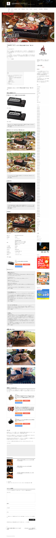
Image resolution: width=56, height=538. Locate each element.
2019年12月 (38, 214)
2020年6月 (38, 205)
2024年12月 (38, 128)
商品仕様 (10, 79)
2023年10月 (38, 148)
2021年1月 (38, 194)
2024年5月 (38, 139)
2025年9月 (38, 116)
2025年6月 (38, 119)
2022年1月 (38, 176)
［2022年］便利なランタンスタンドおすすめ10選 (24, 466)
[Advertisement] (21, 66)
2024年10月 (38, 131)
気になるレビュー (11, 80)
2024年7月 (38, 136)
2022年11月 (38, 162)
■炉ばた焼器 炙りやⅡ (11, 76)
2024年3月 (38, 142)
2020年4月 (38, 208)
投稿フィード (38, 236)
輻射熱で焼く (11, 78)
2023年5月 (38, 154)
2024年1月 (38, 145)
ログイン (38, 235)
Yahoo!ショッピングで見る (19, 266)
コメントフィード (39, 238)
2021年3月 (38, 191)
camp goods (9, 481)
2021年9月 (38, 182)
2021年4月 (38, 190)
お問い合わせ (38, 102)
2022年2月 (38, 174)
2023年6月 (38, 153)
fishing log (38, 224)
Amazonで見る (18, 264)
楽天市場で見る (26, 264)
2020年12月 (38, 196)
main (37, 227)
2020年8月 (38, 202)
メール (8, 507)
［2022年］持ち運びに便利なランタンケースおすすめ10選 (25, 459)
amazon (10, 121)
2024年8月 (38, 134)
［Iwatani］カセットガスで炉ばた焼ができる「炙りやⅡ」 (15, 75)
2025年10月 (38, 114)
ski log (38, 97)
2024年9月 (38, 133)
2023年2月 (38, 159)
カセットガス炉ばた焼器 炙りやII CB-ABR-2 (21, 261)
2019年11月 (38, 216)
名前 (8, 503)
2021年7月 (38, 185)
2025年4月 (38, 122)
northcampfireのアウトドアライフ (19, 3)
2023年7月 (38, 151)
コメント (8, 492)
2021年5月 (38, 188)
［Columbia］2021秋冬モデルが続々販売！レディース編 (25, 472)
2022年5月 (38, 171)
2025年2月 (38, 125)
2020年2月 (38, 211)
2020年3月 (38, 210)
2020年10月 (38, 199)
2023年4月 (38, 156)
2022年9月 (38, 165)
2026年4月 (38, 111)
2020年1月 (38, 213)
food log (38, 91)
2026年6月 (38, 108)
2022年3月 (38, 173)
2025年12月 (38, 113)
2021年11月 (38, 179)
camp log (38, 88)
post (37, 94)
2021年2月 (38, 193)
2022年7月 (38, 168)
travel (37, 100)
